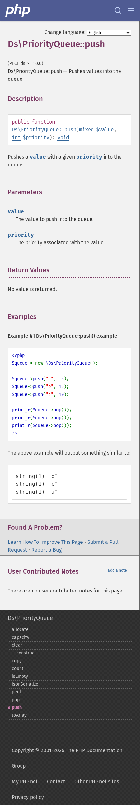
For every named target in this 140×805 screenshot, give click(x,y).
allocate (20, 629)
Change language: (65, 32)
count (17, 668)
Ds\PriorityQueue (30, 618)
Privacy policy (28, 797)
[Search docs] (117, 10)
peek (17, 692)
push (17, 707)
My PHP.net (25, 781)
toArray (19, 715)
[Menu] (130, 10)
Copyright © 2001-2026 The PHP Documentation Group (67, 758)
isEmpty (20, 676)
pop (16, 699)
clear (17, 645)
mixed (86, 130)
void (63, 137)
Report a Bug (46, 550)
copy (16, 661)
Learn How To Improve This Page (45, 542)
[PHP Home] (18, 10)
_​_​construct (24, 653)
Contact (56, 781)
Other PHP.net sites (96, 781)
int (16, 137)
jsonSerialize (25, 684)
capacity (20, 637)
